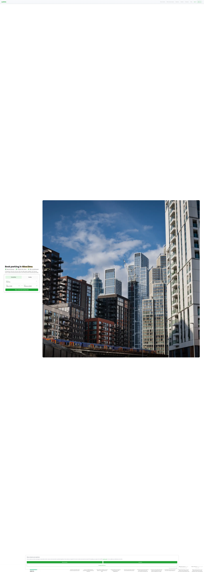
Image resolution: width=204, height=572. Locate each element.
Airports (182, 1)
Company (187, 1)
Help (191, 1)
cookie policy (105, 559)
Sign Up (199, 1)
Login (195, 1)
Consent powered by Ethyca (172, 568)
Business (177, 1)
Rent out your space (170, 1)
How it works (162, 1)
